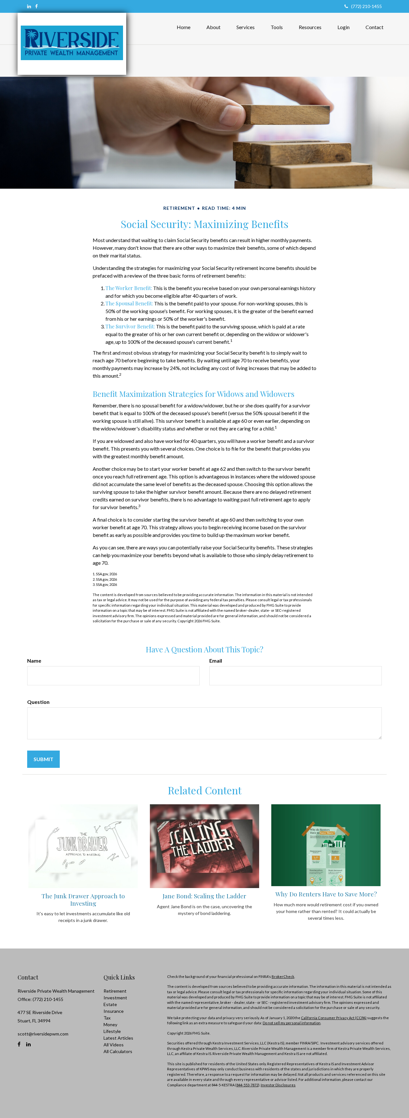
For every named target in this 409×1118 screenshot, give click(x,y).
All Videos (114, 1044)
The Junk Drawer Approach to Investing (83, 899)
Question (38, 702)
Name (34, 660)
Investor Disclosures (278, 1085)
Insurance (114, 1011)
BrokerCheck (283, 976)
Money (110, 1024)
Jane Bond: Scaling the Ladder (204, 896)
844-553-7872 (247, 1085)
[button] (213, 27)
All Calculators (118, 1051)
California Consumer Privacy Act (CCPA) (334, 1018)
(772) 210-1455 (366, 6)
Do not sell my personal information (291, 1023)
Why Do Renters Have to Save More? (326, 894)
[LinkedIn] (29, 6)
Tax (107, 1017)
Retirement (115, 991)
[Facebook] (36, 6)
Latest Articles (118, 1038)
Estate (110, 1004)
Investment (115, 997)
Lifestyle (112, 1031)
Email (215, 660)
